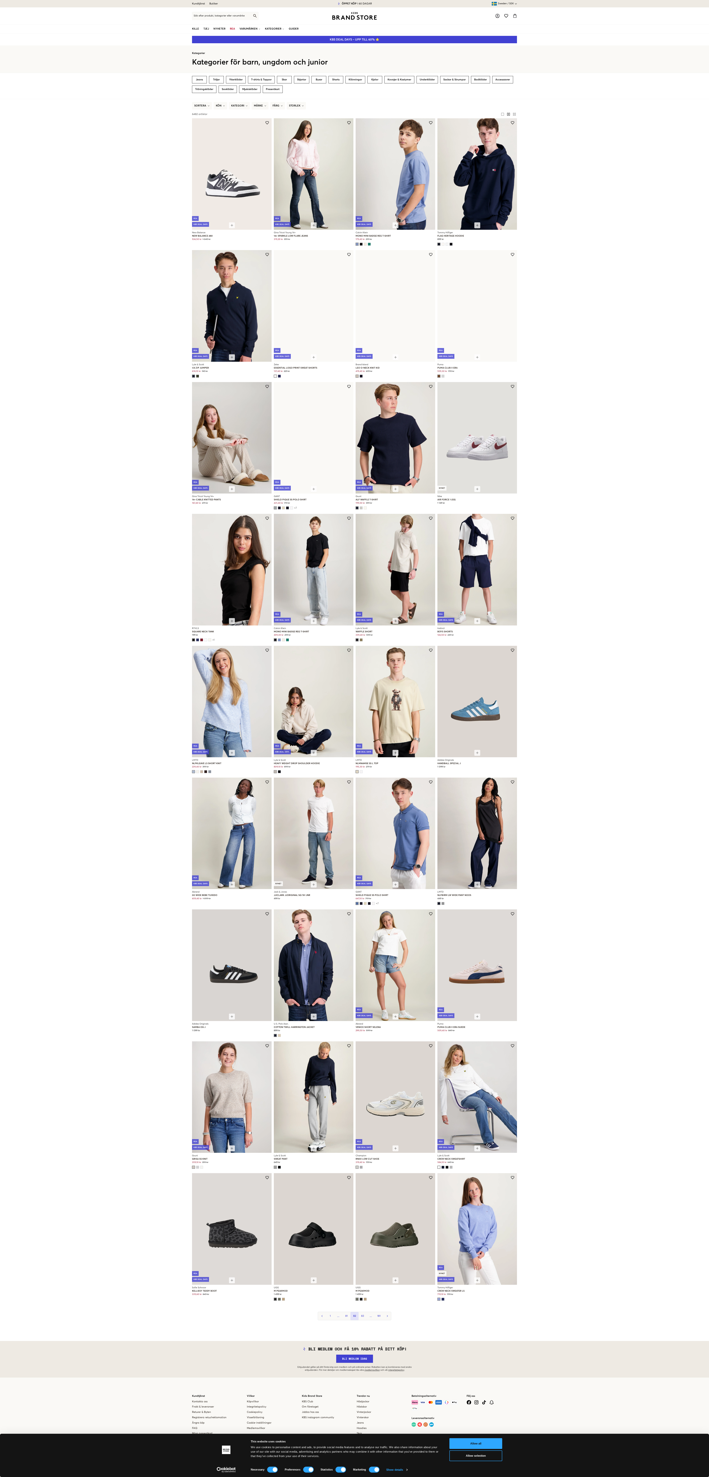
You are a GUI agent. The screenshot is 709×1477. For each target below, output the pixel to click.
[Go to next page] (387, 1316)
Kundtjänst (198, 3)
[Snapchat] (491, 1402)
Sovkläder (228, 89)
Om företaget (310, 1406)
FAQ (194, 1428)
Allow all (476, 1443)
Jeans (199, 79)
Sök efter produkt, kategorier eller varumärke (219, 16)
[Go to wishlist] (506, 16)
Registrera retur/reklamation (209, 1417)
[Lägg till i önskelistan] (267, 122)
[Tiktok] (484, 1402)
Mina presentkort (202, 1433)
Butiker (213, 3)
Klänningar (355, 79)
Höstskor (362, 1406)
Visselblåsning (255, 1417)
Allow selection (476, 1455)
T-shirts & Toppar (261, 79)
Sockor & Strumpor (454, 79)
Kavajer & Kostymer (399, 79)
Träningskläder (204, 89)
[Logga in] (497, 16)
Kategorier (198, 53)
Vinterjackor (364, 1412)
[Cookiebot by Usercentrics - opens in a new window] (226, 1470)
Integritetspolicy (256, 1406)
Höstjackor (363, 1401)
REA (232, 29)
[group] (508, 114)
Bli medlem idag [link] (354, 1359)
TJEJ (206, 29)
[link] (354, 16)
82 (354, 1316)
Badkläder (480, 79)
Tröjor (216, 79)
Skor (284, 79)
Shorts (336, 79)
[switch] (308, 1470)
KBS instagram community (318, 1417)
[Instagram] (476, 1402)
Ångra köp (198, 1423)
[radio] (502, 114)
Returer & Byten (201, 1412)
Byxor (319, 79)
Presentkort (273, 89)
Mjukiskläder (249, 89)
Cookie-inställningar (259, 1423)
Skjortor (301, 79)
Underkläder (427, 79)
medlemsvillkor (372, 1370)
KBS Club (307, 1401)
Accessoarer (502, 79)
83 (362, 1316)
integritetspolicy (396, 1370)
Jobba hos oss (310, 1412)
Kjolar (374, 79)
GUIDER (294, 29)
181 (379, 1316)
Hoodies (362, 1428)
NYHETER (219, 29)
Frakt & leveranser (203, 1406)
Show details (394, 1469)
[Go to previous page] (322, 1316)
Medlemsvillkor (256, 1428)
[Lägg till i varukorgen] (232, 225)
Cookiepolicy (254, 1412)
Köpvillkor (253, 1401)
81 (346, 1316)
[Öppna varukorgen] (515, 16)
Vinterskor (363, 1417)
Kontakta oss (200, 1401)
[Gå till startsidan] (354, 16)
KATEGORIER (273, 29)
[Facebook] (469, 1402)
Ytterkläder (236, 79)
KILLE (195, 29)
